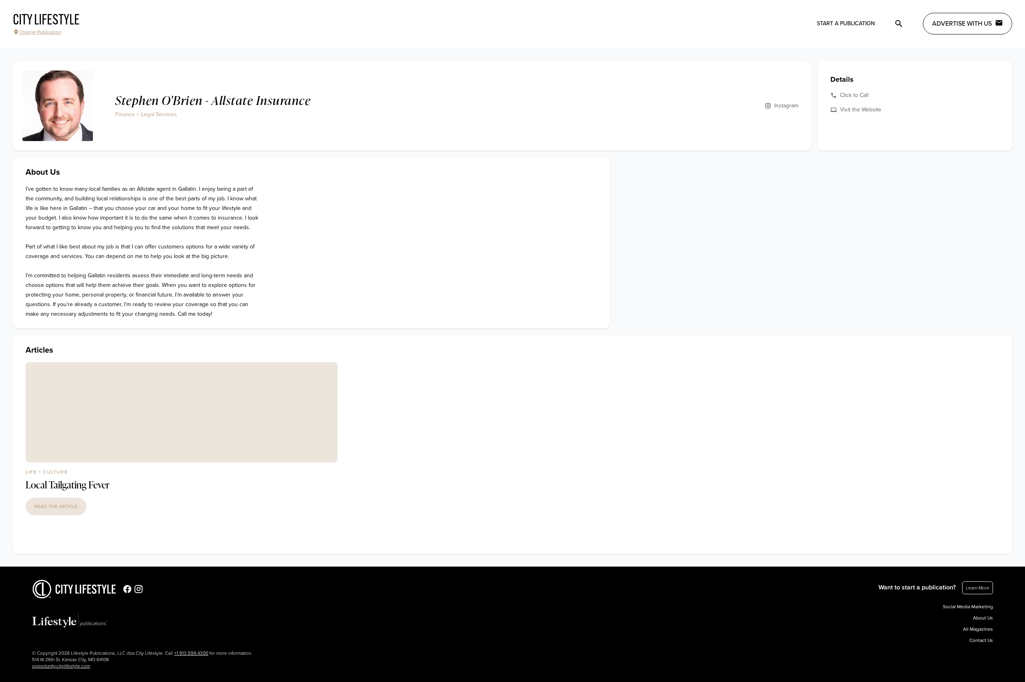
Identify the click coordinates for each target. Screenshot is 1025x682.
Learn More (977, 588)
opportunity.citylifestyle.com (61, 666)
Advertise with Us (962, 24)
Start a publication (846, 23)
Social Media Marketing (968, 606)
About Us (983, 618)
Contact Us (981, 640)
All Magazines (978, 629)
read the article (56, 506)
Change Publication (40, 32)
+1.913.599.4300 (191, 653)
